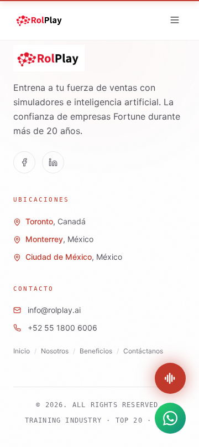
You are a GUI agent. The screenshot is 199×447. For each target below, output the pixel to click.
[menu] (175, 20)
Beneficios (96, 351)
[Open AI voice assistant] (170, 378)
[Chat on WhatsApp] (170, 418)
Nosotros (55, 351)
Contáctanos (143, 351)
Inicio (21, 351)
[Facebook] (24, 162)
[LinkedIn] (53, 162)
